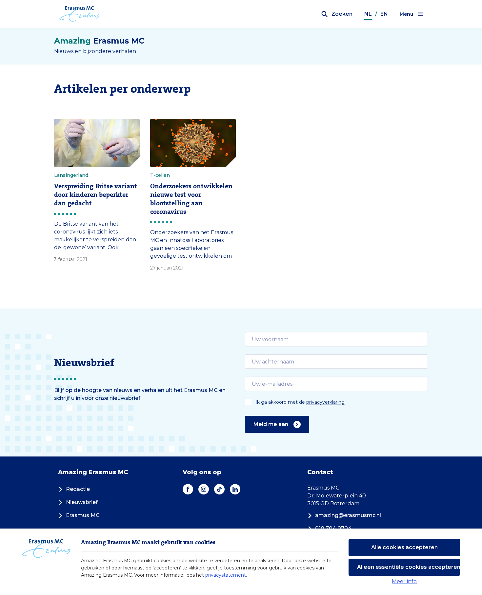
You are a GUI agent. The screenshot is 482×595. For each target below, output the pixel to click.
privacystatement (225, 575)
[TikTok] (219, 489)
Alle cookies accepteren (404, 547)
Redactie (78, 489)
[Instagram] (203, 489)
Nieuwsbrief (82, 502)
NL (368, 14)
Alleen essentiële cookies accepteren (408, 567)
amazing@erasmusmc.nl (348, 515)
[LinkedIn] (235, 489)
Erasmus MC (83, 515)
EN (384, 14)
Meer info (404, 581)
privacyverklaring (325, 402)
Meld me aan (270, 424)
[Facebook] (188, 489)
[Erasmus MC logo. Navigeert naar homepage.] (79, 14)
